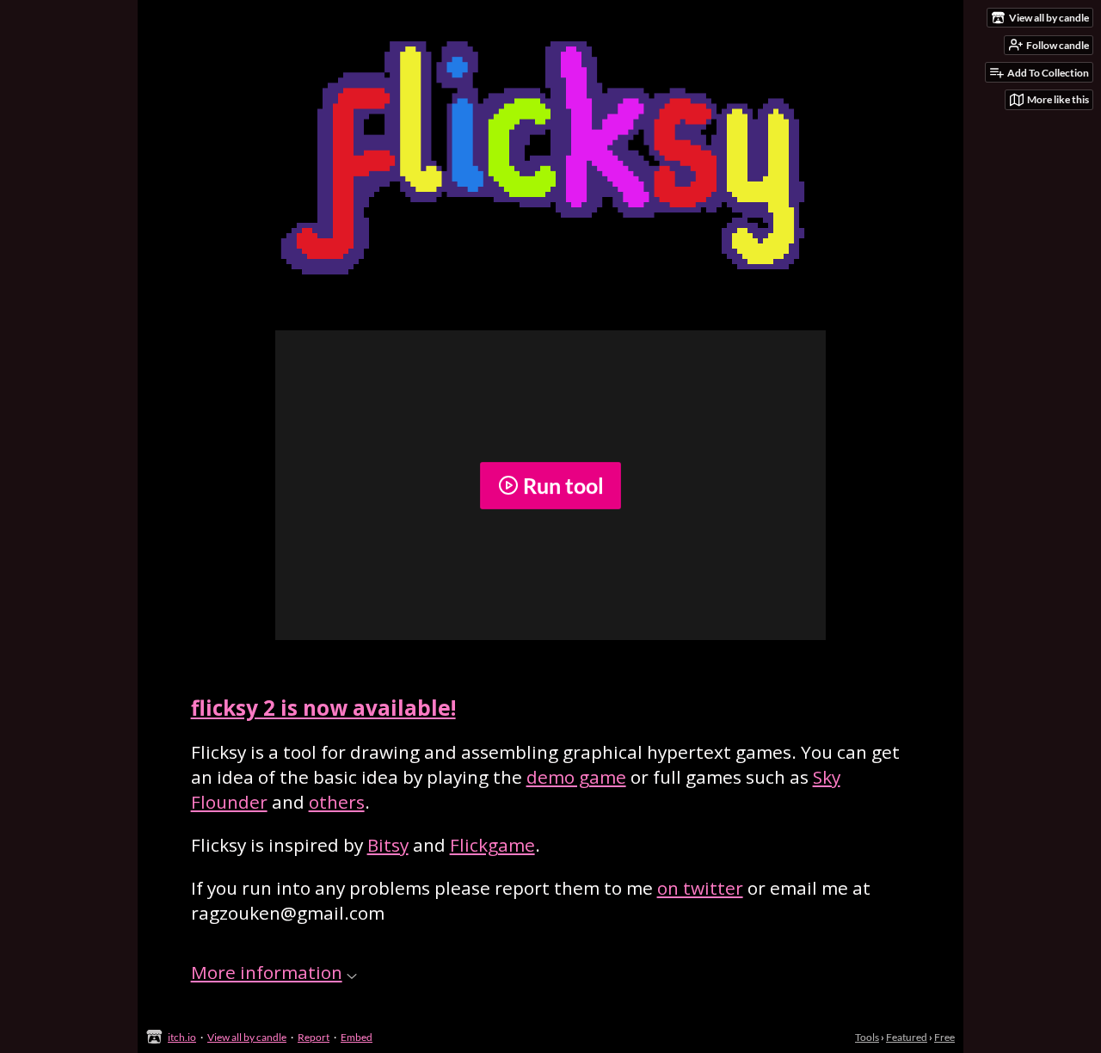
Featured (906, 1037)
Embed (356, 1037)
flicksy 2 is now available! (323, 707)
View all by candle (246, 1037)
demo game (576, 777)
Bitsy (388, 845)
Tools (867, 1037)
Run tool (563, 485)
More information (266, 972)
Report (313, 1037)
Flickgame (492, 845)
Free (944, 1037)
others (337, 802)
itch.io (182, 1037)
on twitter (700, 888)
